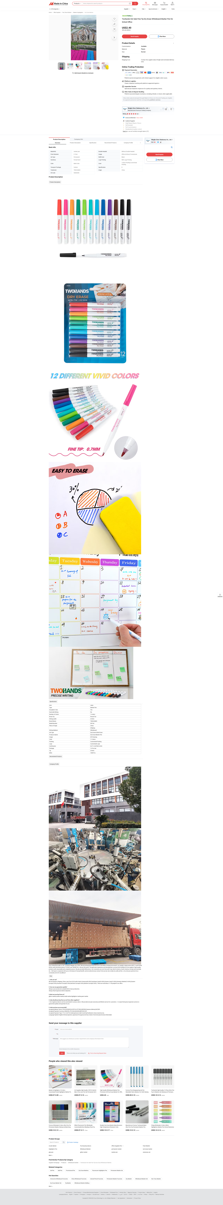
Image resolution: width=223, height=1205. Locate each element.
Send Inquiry (135, 36)
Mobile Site (149, 1192)
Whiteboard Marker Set (141, 1179)
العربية (120, 1194)
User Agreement (121, 1198)
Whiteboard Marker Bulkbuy (81, 1183)
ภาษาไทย (140, 1194)
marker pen (115, 1152)
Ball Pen (60, 1170)
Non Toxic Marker (156, 1179)
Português (82, 1194)
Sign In (125, 131)
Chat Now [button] (163, 36)
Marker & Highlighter (78, 12)
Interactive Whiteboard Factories (59, 1179)
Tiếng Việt (151, 1194)
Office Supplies (57, 12)
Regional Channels (132, 1192)
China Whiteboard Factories (78, 1179)
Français (89, 1194)
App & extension (153, 9)
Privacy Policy (137, 1198)
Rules (173, 9)
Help (143, 9)
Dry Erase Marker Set (55, 1183)
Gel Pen (52, 1170)
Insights (155, 1192)
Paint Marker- (146, 1146)
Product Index (141, 1192)
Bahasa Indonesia (160, 1194)
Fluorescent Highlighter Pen (99, 1170)
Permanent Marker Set (117, 1170)
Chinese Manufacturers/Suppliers (91, 1192)
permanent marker (117, 1149)
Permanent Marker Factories (114, 1179)
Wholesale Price (114, 1192)
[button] (137, 142)
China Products (77, 1192)
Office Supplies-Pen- (117, 1146)
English (71, 1194)
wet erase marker (147, 1149)
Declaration (129, 1198)
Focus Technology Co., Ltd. (100, 1198)
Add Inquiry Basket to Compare (83, 73)
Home (50, 12)
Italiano (103, 1194)
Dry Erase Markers (89, 12)
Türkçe (145, 1194)
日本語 (130, 1194)
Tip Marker (68, 1183)
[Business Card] (171, 147)
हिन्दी (135, 1194)
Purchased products (85, 1146)
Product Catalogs (73, 1142)
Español (76, 1194)
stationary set (146, 1152)
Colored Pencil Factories (96, 1179)
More (50, 1186)
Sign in (172, 4)
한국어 (125, 1194)
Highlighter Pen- (53, 1149)
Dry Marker (129, 1179)
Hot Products (69, 1192)
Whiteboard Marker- (85, 1149)
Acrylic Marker (52, 1146)
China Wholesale (104, 1192)
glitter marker (83, 1152)
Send (62, 1053)
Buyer (134, 9)
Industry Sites (123, 1192)
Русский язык (96, 1194)
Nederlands (115, 1194)
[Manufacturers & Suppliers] (58, 3)
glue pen (51, 1152)
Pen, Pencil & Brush (66, 12)
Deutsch (108, 1194)
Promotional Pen (70, 1170)
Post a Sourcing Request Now (97, 1053)
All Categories (55, 9)
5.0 (152, 142)
